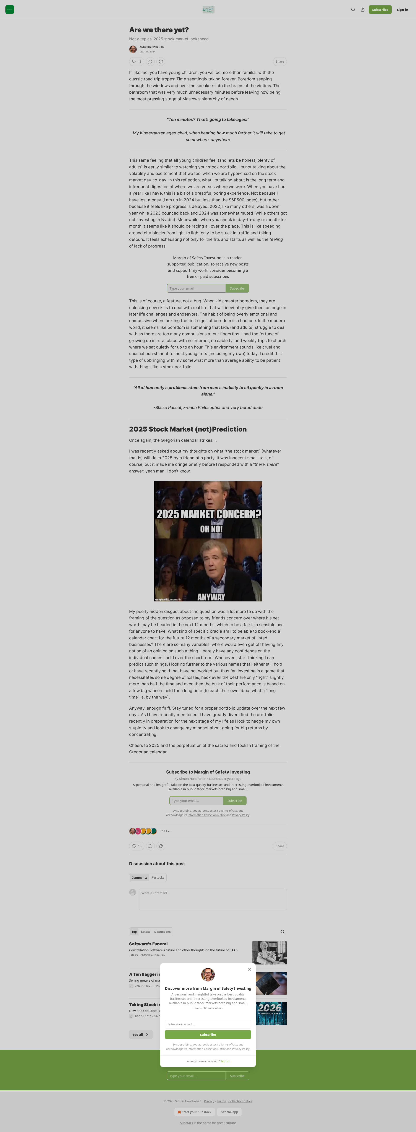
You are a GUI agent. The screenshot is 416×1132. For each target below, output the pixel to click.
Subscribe (208, 1034)
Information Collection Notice (207, 1049)
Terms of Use (229, 1044)
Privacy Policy (240, 1049)
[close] (249, 969)
